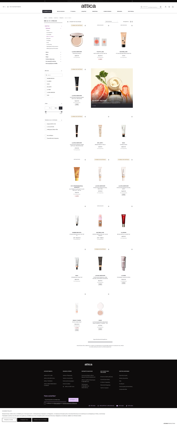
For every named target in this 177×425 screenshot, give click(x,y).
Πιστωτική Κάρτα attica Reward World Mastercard (88, 376)
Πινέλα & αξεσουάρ (50, 59)
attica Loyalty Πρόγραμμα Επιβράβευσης (88, 380)
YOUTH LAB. (100, 51)
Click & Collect (66, 383)
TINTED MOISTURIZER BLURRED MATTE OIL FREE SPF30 (77, 98)
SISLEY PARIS (77, 320)
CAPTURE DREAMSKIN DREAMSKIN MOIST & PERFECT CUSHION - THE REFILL (100, 323)
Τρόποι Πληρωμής (67, 375)
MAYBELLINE (123, 51)
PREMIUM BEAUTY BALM (100, 144)
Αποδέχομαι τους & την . (62, 403)
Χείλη (47, 54)
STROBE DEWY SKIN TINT (76, 277)
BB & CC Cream (50, 36)
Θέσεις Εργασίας (123, 378)
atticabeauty (110, 405)
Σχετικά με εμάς (123, 375)
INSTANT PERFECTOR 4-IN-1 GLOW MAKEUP (100, 235)
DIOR (100, 320)
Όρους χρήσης (57, 403)
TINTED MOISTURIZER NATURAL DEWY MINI (100, 188)
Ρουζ (48, 42)
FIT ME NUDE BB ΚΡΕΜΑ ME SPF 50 (123, 53)
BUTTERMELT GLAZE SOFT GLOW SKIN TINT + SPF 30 (76, 190)
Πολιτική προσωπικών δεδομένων (70, 403)
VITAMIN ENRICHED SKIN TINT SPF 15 (76, 235)
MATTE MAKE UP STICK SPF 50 (100, 53)
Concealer (49, 34)
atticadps (92, 405)
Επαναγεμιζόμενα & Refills (51, 63)
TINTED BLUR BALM (77, 53)
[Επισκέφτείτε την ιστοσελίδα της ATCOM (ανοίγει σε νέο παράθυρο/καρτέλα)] (169, 423)
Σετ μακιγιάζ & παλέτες (51, 61)
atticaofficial (103, 405)
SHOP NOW (99, 101)
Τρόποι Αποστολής (68, 378)
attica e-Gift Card (69, 386)
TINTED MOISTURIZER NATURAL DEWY (124, 188)
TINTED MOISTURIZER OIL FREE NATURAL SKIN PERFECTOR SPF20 (100, 278)
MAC (123, 142)
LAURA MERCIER (77, 51)
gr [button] (3, 6)
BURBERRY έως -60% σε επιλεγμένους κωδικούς (78, 1)
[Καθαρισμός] (158, 7)
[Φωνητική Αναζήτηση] (160, 6)
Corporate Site (123, 389)
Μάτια (47, 52)
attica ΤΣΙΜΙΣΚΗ (48, 381)
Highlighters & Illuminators (52, 46)
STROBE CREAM (123, 144)
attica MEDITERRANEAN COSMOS (50, 384)
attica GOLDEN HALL (49, 378)
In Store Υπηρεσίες (105, 382)
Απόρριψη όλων (24, 419)
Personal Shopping (105, 385)
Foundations (49, 32)
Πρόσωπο (48, 28)
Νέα (120, 381)
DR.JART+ (100, 142)
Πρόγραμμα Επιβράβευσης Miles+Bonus (85, 386)
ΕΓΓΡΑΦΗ (72, 399)
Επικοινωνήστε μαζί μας (106, 376)
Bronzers (49, 38)
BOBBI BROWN (76, 232)
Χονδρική (121, 383)
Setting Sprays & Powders (52, 48)
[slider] (45, 111)
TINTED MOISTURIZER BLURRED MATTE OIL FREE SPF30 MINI (77, 145)
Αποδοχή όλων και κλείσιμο (40, 419)
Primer (48, 30)
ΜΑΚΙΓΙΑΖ (47, 26)
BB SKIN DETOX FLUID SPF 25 (123, 234)
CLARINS (123, 232)
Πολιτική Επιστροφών (68, 381)
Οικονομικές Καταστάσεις (125, 386)
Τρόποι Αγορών (104, 387)
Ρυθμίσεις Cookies (8, 419)
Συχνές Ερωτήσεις (105, 379)
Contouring (49, 44)
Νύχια (47, 56)
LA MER (123, 275)
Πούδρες (49, 40)
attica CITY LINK (48, 375)
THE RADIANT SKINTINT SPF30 (123, 277)
